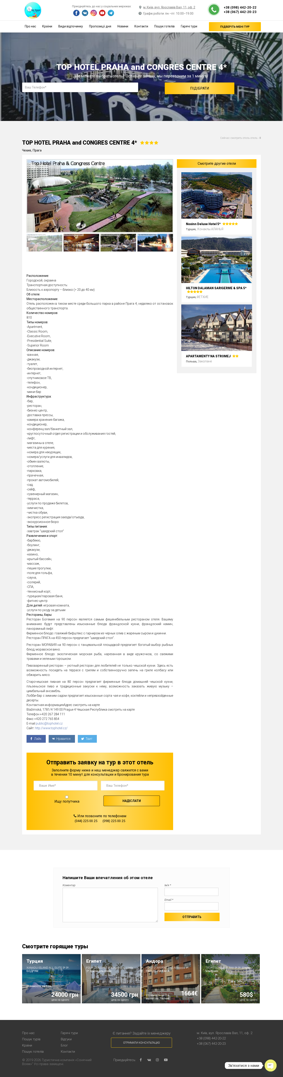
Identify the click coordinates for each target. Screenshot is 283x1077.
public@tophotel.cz (49, 723)
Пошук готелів (164, 26)
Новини (122, 26)
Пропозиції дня (100, 26)
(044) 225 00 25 (86, 821)
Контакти (141, 26)
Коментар (69, 885)
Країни (47, 26)
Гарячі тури (189, 26)
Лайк (37, 738)
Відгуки (66, 1039)
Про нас (30, 26)
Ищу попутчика (66, 801)
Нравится (63, 738)
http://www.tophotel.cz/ (51, 728)
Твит (88, 738)
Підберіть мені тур (235, 26)
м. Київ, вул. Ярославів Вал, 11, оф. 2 (169, 7)
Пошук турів (31, 1039)
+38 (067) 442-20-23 (240, 12)
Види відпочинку (70, 26)
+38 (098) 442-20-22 (240, 8)
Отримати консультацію (141, 1042)
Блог (64, 1045)
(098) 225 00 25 (114, 821)
